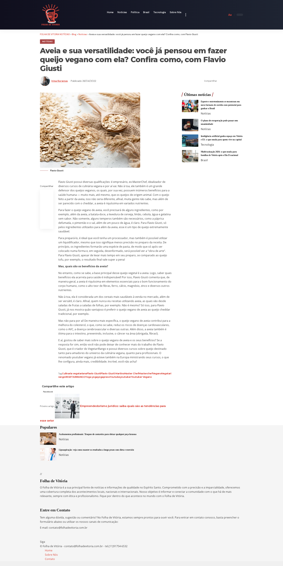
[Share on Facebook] (220, 81)
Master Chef (131, 373)
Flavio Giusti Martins (112, 373)
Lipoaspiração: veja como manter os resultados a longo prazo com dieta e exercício (96, 450)
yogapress (104, 376)
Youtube (115, 376)
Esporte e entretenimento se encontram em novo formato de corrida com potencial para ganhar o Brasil (221, 105)
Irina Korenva (59, 81)
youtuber (125, 376)
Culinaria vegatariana (74, 373)
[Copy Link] (230, 81)
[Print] (235, 81)
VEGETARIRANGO (75, 376)
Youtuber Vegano (141, 376)
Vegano (156, 373)
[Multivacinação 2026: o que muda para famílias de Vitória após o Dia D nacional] (190, 156)
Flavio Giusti (94, 373)
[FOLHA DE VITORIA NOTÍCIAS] (50, 14)
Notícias (47, 41)
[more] (185, 15)
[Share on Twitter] (225, 81)
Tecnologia (207, 144)
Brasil (204, 160)
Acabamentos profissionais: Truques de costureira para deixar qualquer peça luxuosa (97, 434)
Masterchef (145, 373)
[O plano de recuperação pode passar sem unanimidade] (190, 125)
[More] (240, 81)
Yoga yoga (91, 376)
